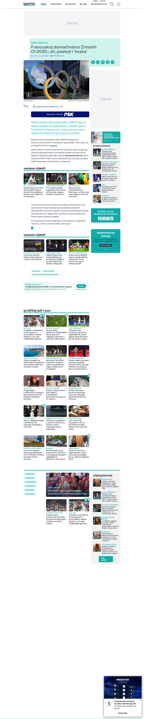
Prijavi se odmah (106, 245)
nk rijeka (29, 490)
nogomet (30, 478)
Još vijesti (104, 559)
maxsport (30, 474)
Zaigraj (81, 286)
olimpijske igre (48, 271)
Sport (44, 4)
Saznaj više (122, 713)
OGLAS (72, 23)
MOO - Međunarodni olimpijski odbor (45, 274)
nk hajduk (30, 494)
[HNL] (105, 137)
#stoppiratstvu (99, 4)
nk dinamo (30, 486)
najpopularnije (102, 475)
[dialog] (123, 696)
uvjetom (53, 145)
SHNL (85, 4)
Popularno (55, 4)
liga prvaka (30, 482)
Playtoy (102, 1)
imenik (96, 1)
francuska (36, 271)
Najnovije (70, 4)
